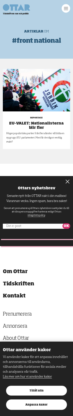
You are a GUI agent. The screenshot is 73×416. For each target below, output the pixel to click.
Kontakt (14, 295)
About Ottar (16, 338)
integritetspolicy (36, 215)
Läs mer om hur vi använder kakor (27, 376)
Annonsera (15, 326)
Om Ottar (15, 271)
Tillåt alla (36, 390)
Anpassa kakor (36, 405)
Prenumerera (17, 314)
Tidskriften (18, 283)
